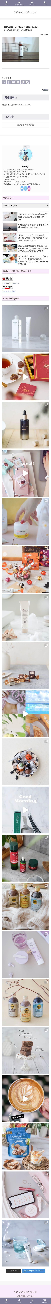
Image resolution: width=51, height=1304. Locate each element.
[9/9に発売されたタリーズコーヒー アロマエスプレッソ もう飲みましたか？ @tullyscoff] (25, 906)
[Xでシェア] (4, 82)
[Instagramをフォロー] (28, 188)
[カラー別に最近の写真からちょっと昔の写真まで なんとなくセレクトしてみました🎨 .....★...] (25, 713)
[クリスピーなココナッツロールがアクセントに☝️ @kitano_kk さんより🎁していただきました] (25, 1146)
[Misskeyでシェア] (14, 668)
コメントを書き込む (25, 125)
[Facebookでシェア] (9, 82)
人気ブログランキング (10, 283)
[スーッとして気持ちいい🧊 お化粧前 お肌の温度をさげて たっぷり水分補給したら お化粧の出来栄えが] (25, 810)
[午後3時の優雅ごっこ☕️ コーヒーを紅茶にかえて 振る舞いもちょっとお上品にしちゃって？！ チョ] (25, 376)
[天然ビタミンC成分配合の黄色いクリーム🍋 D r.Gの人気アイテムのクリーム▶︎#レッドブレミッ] (25, 521)
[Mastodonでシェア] (9, 668)
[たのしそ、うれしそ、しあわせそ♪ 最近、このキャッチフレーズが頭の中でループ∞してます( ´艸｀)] (25, 1002)
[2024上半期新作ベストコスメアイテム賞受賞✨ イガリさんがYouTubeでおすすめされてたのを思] (25, 1243)
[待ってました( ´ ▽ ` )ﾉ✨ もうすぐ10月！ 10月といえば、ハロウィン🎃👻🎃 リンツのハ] (25, 761)
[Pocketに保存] (28, 668)
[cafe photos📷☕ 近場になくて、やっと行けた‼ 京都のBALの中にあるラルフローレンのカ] (25, 1098)
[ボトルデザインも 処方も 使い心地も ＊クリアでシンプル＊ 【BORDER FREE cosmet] (25, 328)
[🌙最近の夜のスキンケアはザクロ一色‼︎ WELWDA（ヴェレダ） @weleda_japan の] (25, 858)
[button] (27, 82)
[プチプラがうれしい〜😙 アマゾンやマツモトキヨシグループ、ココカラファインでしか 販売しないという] (25, 617)
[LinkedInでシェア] (41, 668)
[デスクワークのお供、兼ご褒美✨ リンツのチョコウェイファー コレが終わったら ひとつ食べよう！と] (25, 473)
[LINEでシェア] (18, 82)
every (25, 166)
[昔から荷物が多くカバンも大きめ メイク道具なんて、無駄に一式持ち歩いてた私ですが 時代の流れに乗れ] (25, 1194)
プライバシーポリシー (25, 1296)
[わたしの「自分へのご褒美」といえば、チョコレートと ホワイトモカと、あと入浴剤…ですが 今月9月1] (25, 1050)
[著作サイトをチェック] (22, 188)
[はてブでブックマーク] (13, 82)
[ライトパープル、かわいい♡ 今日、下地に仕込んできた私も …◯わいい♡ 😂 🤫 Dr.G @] (25, 954)
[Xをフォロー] (25, 188)
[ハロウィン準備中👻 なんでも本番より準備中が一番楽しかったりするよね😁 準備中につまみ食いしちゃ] (25, 569)
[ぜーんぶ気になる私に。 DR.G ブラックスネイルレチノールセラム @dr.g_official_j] (25, 425)
